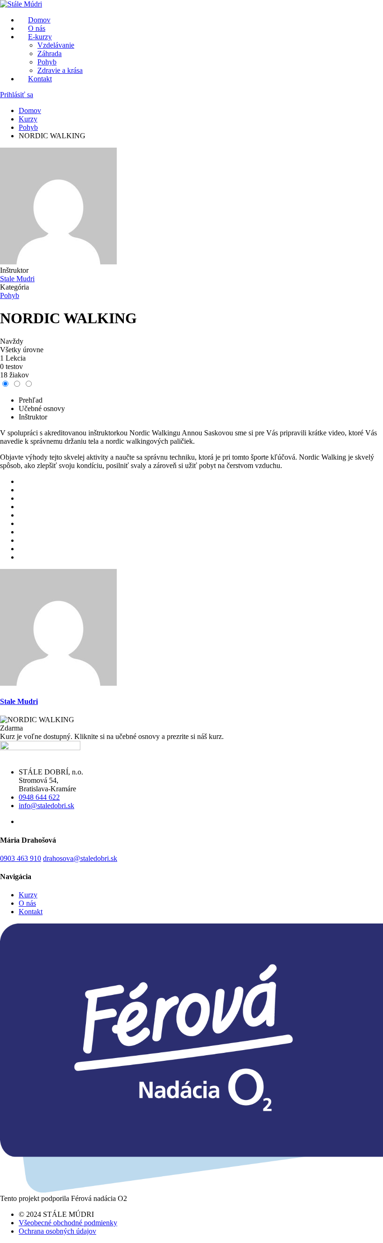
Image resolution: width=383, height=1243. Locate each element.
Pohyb (47, 62)
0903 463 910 (20, 858)
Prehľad (31, 400)
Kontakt (40, 79)
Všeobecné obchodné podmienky (68, 1223)
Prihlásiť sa (16, 95)
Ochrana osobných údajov (57, 1231)
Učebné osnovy (42, 408)
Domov (30, 110)
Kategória (14, 287)
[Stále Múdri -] (21, 4)
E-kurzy (40, 37)
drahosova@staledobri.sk (80, 858)
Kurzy (28, 119)
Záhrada (49, 53)
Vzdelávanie (55, 45)
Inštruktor (14, 270)
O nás (27, 903)
